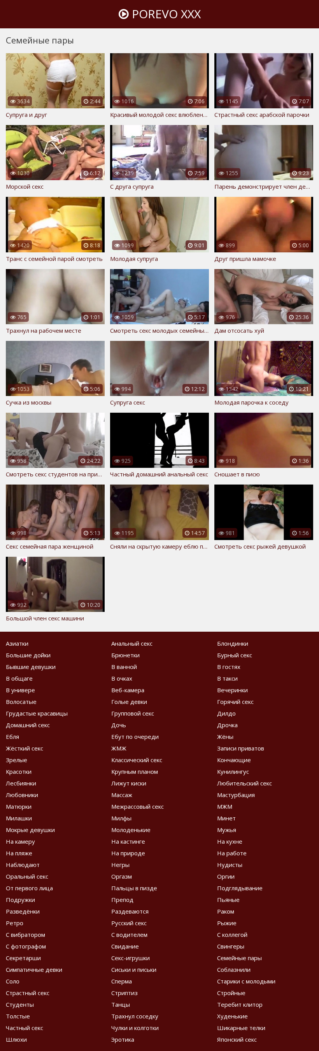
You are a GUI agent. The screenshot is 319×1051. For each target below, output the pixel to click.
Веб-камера (127, 690)
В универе (20, 690)
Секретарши (23, 958)
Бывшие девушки (31, 667)
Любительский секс (244, 783)
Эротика (122, 1039)
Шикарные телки (241, 1028)
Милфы (121, 818)
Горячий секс (235, 701)
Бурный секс (234, 655)
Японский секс (237, 1039)
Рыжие (227, 923)
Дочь (118, 725)
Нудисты (229, 865)
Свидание (125, 946)
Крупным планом (134, 771)
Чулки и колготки (135, 1028)
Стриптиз (124, 993)
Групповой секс (132, 713)
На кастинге (128, 841)
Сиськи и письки (133, 969)
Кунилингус (233, 771)
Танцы (120, 1004)
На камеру (20, 841)
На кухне (229, 841)
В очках (121, 678)
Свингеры (230, 946)
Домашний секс (28, 725)
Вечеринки (232, 690)
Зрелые (16, 760)
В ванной (124, 667)
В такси (227, 678)
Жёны (225, 736)
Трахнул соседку (134, 1016)
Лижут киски (128, 783)
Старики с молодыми (246, 981)
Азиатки (17, 643)
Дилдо (226, 713)
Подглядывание (240, 888)
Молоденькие (131, 830)
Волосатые (21, 701)
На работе (232, 853)
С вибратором (25, 934)
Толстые (18, 1016)
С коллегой (232, 934)
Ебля (12, 736)
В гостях (228, 667)
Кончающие (234, 760)
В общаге (19, 678)
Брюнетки (125, 655)
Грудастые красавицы (37, 713)
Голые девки (129, 701)
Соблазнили (234, 969)
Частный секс (24, 1028)
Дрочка (227, 725)
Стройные (231, 993)
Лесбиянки (21, 783)
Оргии (226, 876)
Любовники (22, 795)
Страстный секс (27, 993)
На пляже (19, 853)
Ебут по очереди (135, 736)
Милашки (19, 818)
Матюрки (19, 806)
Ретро (14, 923)
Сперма (121, 981)
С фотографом (26, 946)
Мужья (226, 830)
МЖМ (224, 806)
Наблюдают (23, 865)
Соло (12, 981)
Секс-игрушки (130, 958)
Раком (225, 911)
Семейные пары (239, 958)
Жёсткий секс (24, 748)
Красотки (19, 771)
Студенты (20, 1004)
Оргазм (121, 876)
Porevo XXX (165, 14)
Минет (226, 818)
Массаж (121, 795)
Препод (122, 899)
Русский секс (129, 923)
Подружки (20, 899)
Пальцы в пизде (134, 888)
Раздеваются (130, 911)
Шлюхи (16, 1039)
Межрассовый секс (137, 806)
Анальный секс (131, 643)
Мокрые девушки (30, 830)
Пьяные (228, 899)
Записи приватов (240, 748)
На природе (128, 853)
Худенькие (232, 1016)
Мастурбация (236, 795)
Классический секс (136, 760)
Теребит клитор (240, 1004)
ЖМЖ (118, 748)
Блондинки (232, 643)
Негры (120, 865)
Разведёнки (23, 911)
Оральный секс (27, 876)
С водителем (129, 934)
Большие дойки (28, 655)
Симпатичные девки (34, 969)
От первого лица (29, 888)
